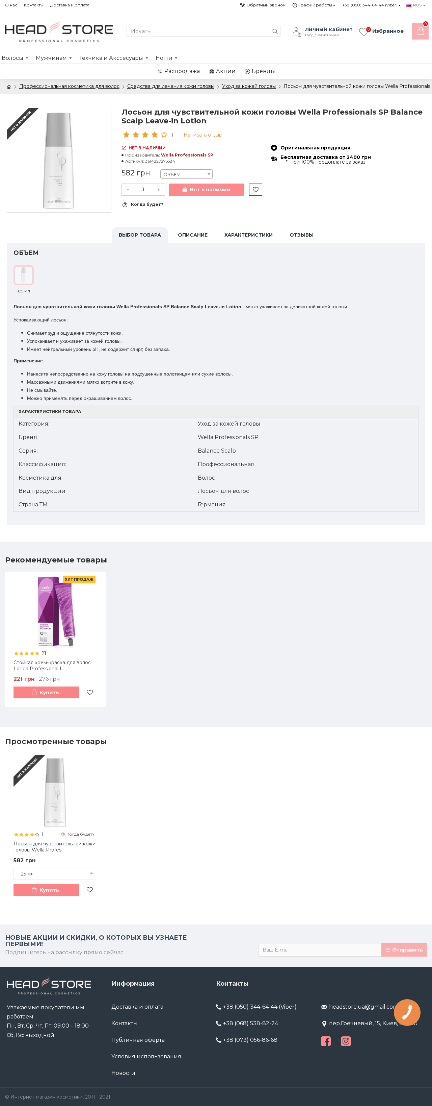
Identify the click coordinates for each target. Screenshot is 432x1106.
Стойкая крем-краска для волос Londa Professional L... (52, 665)
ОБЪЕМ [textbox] (172, 174)
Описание (193, 235)
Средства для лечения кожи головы (170, 86)
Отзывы (302, 235)
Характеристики (248, 235)
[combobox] (186, 174)
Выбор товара (140, 235)
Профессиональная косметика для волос (69, 86)
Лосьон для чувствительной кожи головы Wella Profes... (55, 847)
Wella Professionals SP (187, 155)
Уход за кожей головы (249, 86)
